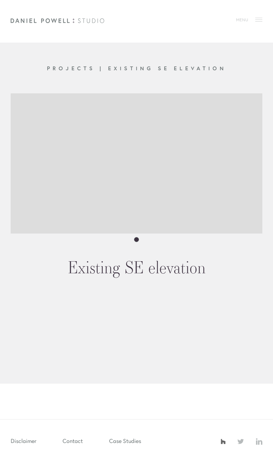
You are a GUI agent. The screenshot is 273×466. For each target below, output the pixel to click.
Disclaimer (23, 440)
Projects (73, 68)
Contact (73, 440)
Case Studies (125, 440)
